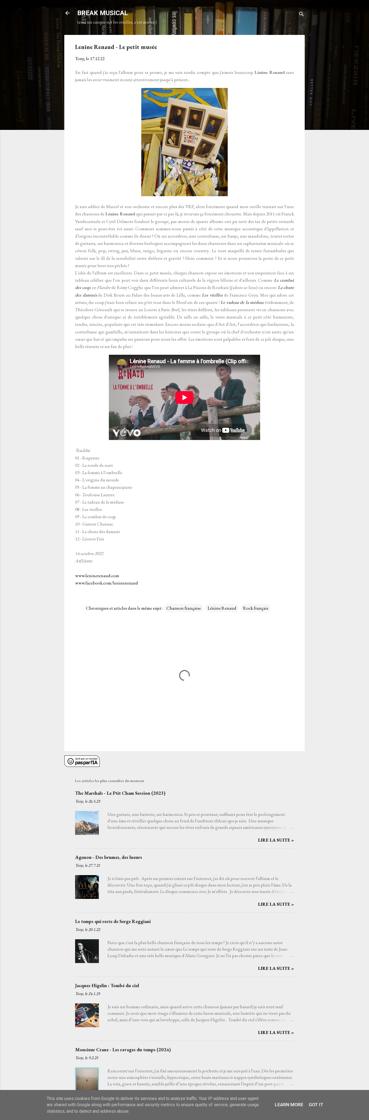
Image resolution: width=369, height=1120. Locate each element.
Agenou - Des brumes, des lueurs (108, 857)
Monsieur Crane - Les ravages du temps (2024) (123, 1049)
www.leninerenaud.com (97, 576)
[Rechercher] (301, 14)
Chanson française (183, 608)
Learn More (289, 1104)
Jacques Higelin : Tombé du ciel (107, 985)
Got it (316, 1104)
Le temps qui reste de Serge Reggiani (113, 921)
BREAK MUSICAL (102, 13)
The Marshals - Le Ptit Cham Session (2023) (120, 793)
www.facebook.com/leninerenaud (106, 583)
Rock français (255, 608)
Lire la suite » (276, 840)
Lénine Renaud (222, 608)
